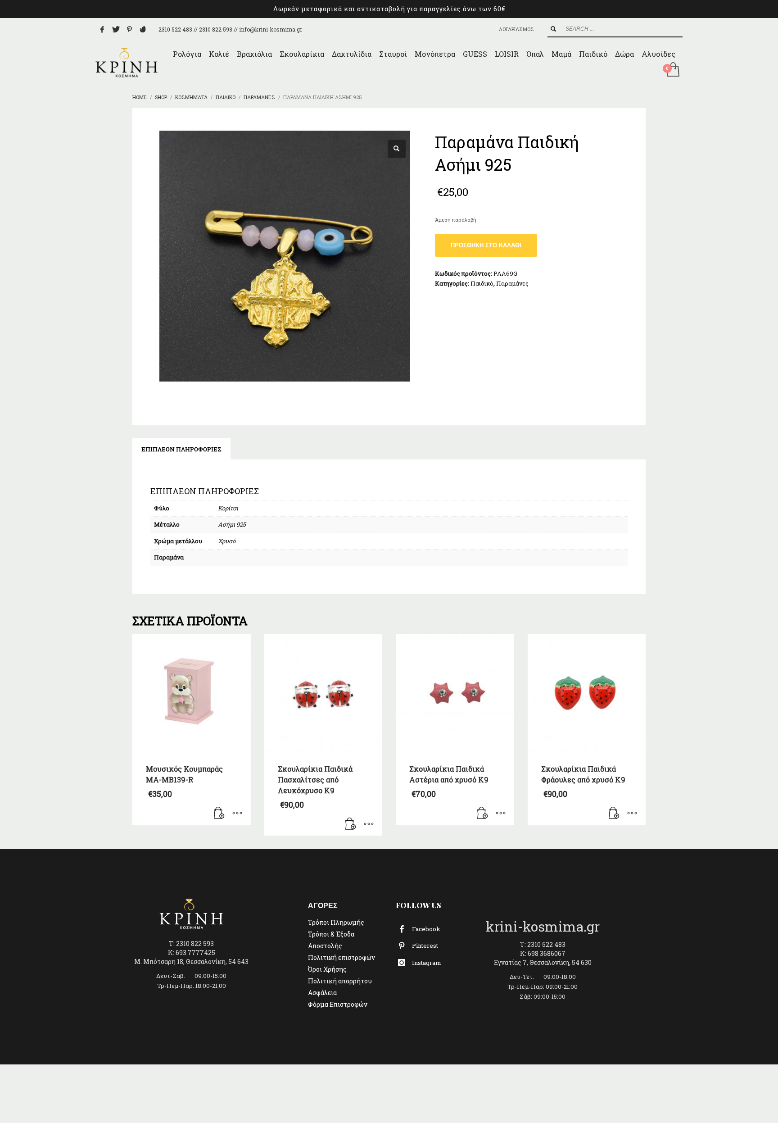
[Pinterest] (129, 29)
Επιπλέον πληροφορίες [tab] (181, 449)
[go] (553, 29)
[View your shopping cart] (672, 70)
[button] (397, 149)
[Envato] (142, 29)
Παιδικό (481, 283)
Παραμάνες (512, 283)
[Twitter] (115, 29)
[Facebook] (102, 29)
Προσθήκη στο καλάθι (486, 245)
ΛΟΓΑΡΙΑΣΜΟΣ (516, 29)
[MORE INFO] (237, 813)
